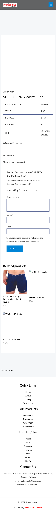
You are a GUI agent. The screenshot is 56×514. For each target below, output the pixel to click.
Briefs (28, 461)
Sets (28, 453)
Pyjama (28, 439)
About (28, 396)
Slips (28, 442)
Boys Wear (28, 419)
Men (12, 92)
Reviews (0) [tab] (8, 155)
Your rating (13, 190)
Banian (6, 92)
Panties (28, 457)
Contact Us (28, 403)
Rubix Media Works (33, 507)
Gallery (28, 399)
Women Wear (28, 426)
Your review (14, 196)
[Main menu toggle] (51, 4)
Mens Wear (28, 415)
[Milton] (10, 5)
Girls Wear (28, 423)
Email (10, 226)
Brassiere (28, 446)
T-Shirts (28, 450)
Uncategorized (7, 370)
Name (10, 215)
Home (28, 392)
